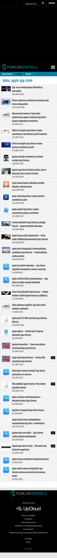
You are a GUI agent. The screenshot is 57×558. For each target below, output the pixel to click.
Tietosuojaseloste (28, 529)
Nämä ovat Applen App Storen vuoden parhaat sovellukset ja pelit (28, 146)
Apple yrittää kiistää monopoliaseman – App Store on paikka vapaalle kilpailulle (28, 282)
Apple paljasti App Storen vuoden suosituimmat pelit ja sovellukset (28, 212)
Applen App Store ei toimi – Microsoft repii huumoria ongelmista (28, 449)
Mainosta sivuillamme (28, 516)
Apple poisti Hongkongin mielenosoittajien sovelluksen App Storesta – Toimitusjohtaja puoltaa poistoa (28, 254)
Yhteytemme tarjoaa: (28, 503)
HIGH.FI (28, 542)
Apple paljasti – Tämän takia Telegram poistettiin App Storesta (28, 334)
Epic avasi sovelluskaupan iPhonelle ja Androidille (28, 90)
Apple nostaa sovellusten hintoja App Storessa (28, 460)
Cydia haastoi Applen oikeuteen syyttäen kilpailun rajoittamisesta (28, 186)
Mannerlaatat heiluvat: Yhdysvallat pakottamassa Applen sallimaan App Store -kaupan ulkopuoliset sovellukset (28, 118)
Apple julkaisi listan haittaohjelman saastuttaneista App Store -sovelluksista (28, 423)
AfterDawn (28, 539)
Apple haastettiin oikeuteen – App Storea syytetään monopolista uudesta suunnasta (28, 268)
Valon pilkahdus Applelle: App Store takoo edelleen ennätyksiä (28, 308)
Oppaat (19, 74)
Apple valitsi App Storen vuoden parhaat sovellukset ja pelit (28, 199)
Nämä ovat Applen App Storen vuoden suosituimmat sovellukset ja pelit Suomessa (28, 133)
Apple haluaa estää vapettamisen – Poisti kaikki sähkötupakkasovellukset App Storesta (28, 238)
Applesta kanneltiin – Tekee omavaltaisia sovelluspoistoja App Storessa (28, 347)
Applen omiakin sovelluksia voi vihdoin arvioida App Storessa (28, 160)
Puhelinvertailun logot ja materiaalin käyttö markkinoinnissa (29, 533)
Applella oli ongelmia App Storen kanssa (28, 411)
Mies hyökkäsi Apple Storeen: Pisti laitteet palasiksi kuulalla (28, 387)
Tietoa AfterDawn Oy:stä (28, 522)
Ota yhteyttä (28, 519)
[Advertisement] (28, 34)
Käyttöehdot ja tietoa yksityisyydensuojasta (28, 526)
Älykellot (28, 74)
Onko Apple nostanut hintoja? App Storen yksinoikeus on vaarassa (28, 374)
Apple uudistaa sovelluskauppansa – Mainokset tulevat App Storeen (28, 400)
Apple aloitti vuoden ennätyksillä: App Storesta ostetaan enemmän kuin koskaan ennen (28, 473)
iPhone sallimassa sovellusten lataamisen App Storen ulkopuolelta (28, 103)
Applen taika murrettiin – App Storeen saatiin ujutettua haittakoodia (28, 436)
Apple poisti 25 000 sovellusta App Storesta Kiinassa (28, 321)
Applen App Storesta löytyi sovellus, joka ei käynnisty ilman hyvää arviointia (28, 173)
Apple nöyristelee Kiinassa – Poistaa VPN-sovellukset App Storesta (28, 360)
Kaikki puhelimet (7, 74)
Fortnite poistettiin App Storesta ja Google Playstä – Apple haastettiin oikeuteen (28, 225)
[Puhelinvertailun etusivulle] (28, 493)
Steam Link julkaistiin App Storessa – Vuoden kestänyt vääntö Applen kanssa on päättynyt (28, 295)
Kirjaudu (52, 3)
